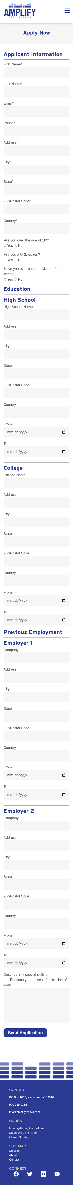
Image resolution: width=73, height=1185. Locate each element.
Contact (14, 1159)
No (20, 246)
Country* (10, 221)
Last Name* (13, 84)
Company (11, 650)
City (7, 346)
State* (8, 182)
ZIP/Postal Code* (17, 201)
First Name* (13, 64)
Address (10, 326)
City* (7, 162)
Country (10, 404)
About (13, 1155)
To (5, 444)
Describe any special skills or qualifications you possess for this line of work (35, 980)
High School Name (18, 307)
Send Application (25, 1032)
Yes (9, 246)
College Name (15, 475)
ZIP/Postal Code (16, 385)
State (8, 365)
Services (14, 1150)
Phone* (9, 123)
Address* (11, 142)
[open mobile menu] (67, 11)
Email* (9, 103)
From (8, 424)
